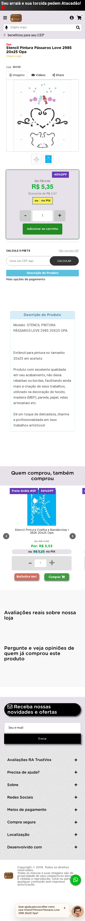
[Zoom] (36, 159)
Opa (8, 44)
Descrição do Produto (42, 273)
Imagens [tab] (18, 75)
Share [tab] (59, 75)
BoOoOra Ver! (27, 576)
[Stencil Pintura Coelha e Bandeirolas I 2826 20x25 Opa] (42, 509)
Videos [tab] (40, 75)
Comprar (55, 577)
